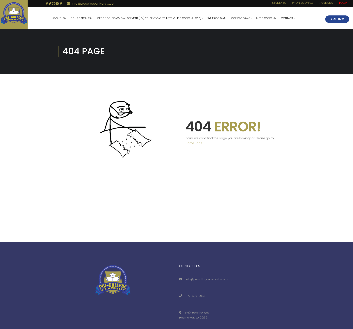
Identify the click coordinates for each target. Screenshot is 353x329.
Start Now (337, 18)
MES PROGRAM (265, 18)
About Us (58, 18)
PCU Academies (81, 18)
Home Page (194, 143)
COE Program (240, 18)
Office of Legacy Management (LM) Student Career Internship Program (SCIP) (149, 18)
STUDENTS (279, 3)
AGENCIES (326, 3)
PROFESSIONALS (302, 3)
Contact (287, 18)
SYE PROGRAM (216, 18)
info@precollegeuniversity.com (94, 3)
